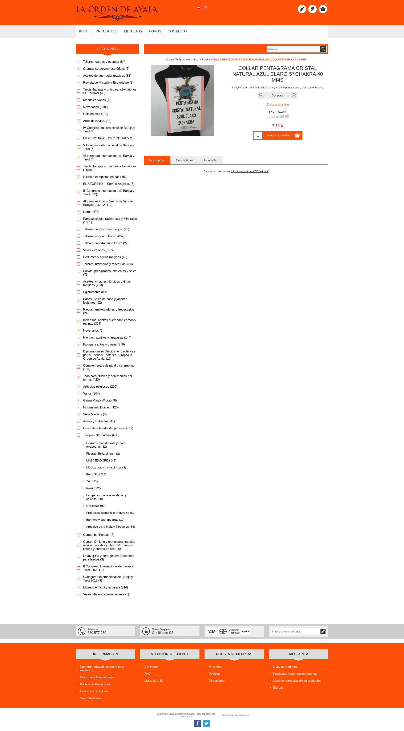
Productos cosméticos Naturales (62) (111, 512)
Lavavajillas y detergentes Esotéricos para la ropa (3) (108, 557)
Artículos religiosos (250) (100, 386)
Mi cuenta (215, 666)
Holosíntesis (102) (95, 114)
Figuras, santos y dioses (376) (104, 344)
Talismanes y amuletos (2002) (103, 236)
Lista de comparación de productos (297, 680)
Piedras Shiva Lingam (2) (103, 453)
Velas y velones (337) (98, 250)
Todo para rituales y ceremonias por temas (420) (107, 377)
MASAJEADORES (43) (101, 460)
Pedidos (214, 673)
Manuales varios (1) (96, 100)
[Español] (198, 9)
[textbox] (293, 49)
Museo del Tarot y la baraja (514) (105, 587)
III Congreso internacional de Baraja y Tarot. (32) (108, 192)
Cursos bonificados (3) (98, 534)
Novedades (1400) (96, 107)
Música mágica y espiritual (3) (106, 467)
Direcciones (217, 680)
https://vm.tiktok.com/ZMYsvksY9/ (249, 171)
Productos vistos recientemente (295, 673)
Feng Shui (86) (96, 474)
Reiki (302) (93, 488)
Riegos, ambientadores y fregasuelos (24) (108, 311)
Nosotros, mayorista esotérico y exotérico (102, 668)
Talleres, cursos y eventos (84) (104, 61)
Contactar (151, 666)
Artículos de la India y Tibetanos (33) (110, 526)
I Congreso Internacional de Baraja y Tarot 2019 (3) (108, 578)
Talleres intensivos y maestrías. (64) (108, 264)
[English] (205, 9)
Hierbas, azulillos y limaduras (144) (107, 337)
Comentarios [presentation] (185, 160)
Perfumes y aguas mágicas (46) (105, 257)
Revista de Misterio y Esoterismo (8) (108, 82)
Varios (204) (91, 393)
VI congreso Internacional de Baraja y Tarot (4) (108, 157)
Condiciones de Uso (94, 691)
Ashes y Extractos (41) (99, 421)
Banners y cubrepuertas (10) (105, 519)
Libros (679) (91, 211)
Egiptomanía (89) (95, 292)
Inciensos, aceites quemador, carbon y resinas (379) (109, 321)
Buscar (278, 687)
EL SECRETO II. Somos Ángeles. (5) (108, 183)
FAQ (147, 673)
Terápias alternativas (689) (101, 435)
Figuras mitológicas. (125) (101, 407)
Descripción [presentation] (157, 160)
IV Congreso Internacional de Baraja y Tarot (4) (109, 129)
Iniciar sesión (312, 9)
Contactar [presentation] (211, 160)
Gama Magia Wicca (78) (100, 400)
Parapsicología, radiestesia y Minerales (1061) (110, 220)
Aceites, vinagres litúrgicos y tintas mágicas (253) (107, 283)
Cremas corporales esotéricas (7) (106, 68)
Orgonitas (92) (96, 505)
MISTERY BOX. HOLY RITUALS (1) (108, 138)
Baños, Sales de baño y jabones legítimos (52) (105, 300)
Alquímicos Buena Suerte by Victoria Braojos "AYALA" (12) (108, 203)
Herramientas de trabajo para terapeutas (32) (106, 444)
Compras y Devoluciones (97, 677)
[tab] (157, 160)
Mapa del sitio (153, 680)
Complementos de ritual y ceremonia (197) (108, 367)
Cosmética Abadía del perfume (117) (108, 428)
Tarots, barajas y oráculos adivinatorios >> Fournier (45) (110, 91)
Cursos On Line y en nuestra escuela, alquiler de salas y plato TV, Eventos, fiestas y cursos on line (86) (109, 545)
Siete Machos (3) (95, 414)
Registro (302, 9)
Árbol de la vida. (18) (97, 121)
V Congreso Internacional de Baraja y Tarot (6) (108, 147)
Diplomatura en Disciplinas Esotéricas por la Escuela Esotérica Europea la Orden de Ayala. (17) (109, 354)
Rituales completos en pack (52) (105, 177)
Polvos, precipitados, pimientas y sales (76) (110, 272)
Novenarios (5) (93, 330)
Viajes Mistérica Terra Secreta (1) (106, 594)
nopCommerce (241, 715)
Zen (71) (92, 481)
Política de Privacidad (95, 684)
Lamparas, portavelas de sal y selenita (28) (106, 497)
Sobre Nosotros (91, 698)
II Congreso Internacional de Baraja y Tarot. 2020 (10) (108, 568)
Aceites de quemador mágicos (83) (107, 75)
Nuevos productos (285, 666)
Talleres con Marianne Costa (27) (106, 243)
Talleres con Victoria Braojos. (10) (106, 229)
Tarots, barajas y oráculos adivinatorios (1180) (110, 168)
